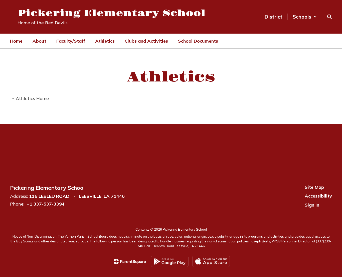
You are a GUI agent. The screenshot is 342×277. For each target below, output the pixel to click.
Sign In (312, 205)
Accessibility (318, 196)
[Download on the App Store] (211, 261)
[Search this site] (329, 16)
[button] (305, 17)
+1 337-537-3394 (46, 204)
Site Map (314, 187)
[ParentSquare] (129, 261)
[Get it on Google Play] (170, 261)
